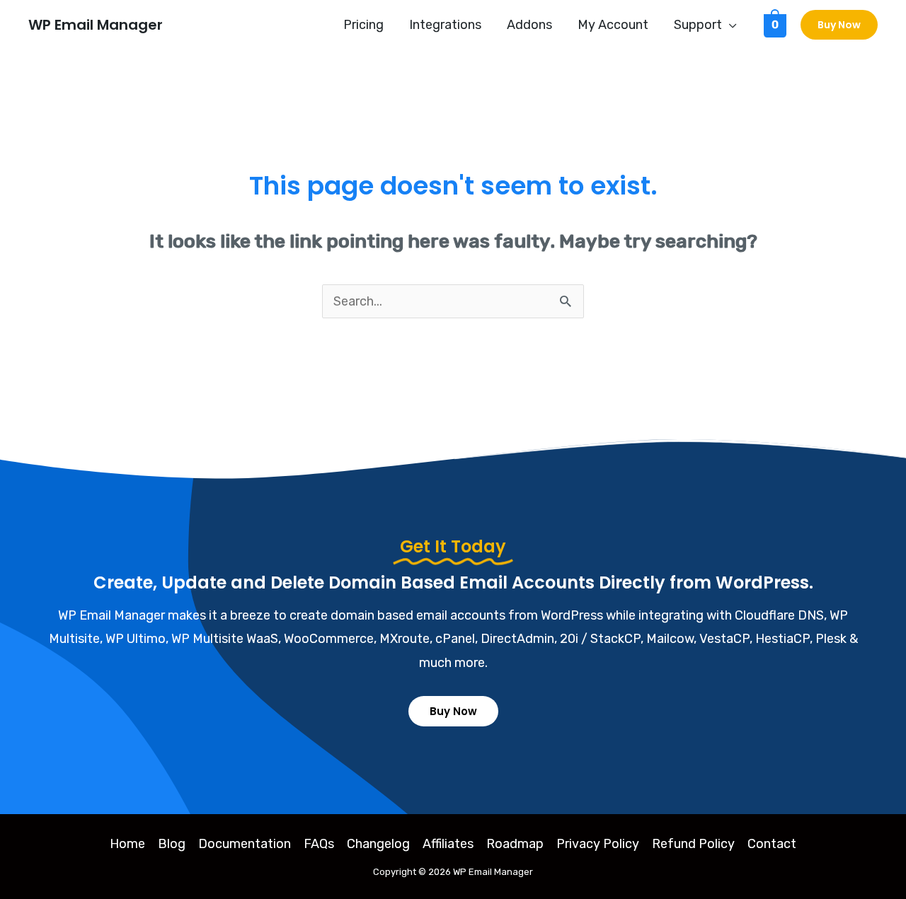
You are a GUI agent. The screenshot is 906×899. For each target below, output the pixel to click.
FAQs (319, 844)
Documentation (244, 844)
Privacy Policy (597, 844)
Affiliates (448, 844)
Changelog (378, 844)
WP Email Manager (95, 25)
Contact (771, 844)
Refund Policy (693, 844)
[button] (729, 25)
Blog (171, 844)
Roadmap (515, 844)
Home (127, 844)
